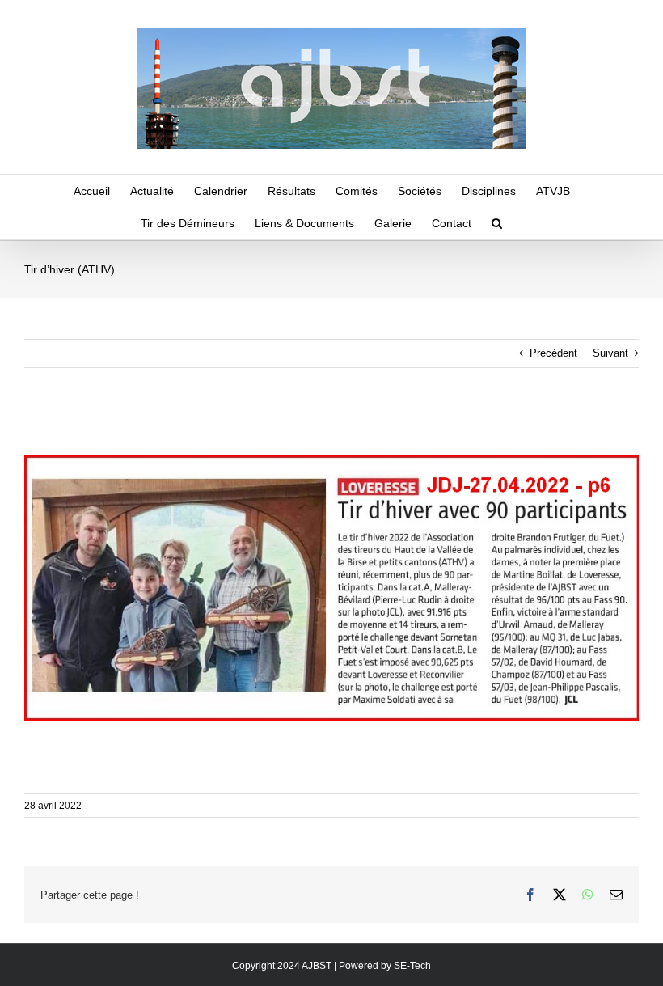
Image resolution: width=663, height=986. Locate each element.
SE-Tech (412, 965)
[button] (497, 223)
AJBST (317, 965)
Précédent (553, 353)
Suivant (610, 353)
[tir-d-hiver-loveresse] (331, 460)
